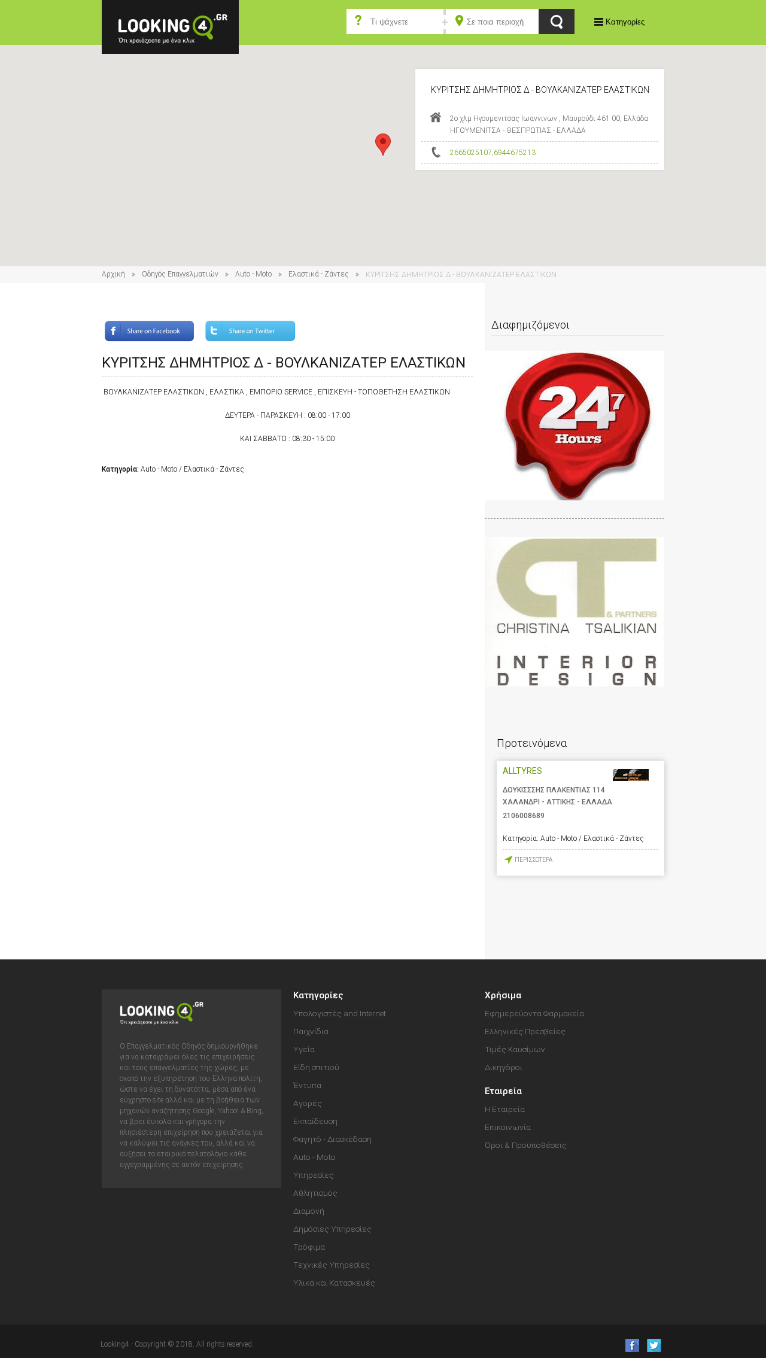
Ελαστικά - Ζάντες (318, 274)
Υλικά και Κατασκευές (334, 1282)
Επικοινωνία (508, 1127)
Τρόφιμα (309, 1246)
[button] (383, 144)
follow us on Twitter (653, 1345)
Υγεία (304, 1049)
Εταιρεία (503, 1091)
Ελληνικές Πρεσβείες (525, 1031)
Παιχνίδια (311, 1031)
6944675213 (515, 152)
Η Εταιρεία (505, 1109)
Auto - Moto (253, 274)
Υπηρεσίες (313, 1175)
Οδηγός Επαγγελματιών (180, 274)
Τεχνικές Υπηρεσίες (331, 1264)
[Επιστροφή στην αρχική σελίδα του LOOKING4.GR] (170, 26)
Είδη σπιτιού (316, 1067)
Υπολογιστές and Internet (339, 1013)
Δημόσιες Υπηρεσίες (332, 1229)
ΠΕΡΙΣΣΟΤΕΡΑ (533, 859)
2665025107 (471, 152)
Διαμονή (308, 1211)
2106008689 (524, 816)
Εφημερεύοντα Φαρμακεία (534, 1013)
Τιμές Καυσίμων (515, 1049)
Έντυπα (307, 1085)
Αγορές (307, 1103)
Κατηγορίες (625, 21)
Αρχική (113, 274)
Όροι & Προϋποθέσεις (526, 1145)
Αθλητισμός (315, 1193)
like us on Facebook (629, 1345)
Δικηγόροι (503, 1067)
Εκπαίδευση (315, 1121)
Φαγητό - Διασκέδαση (332, 1139)
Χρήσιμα (503, 995)
